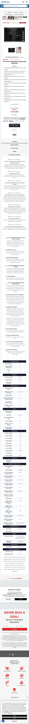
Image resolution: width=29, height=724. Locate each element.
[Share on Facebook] (14, 135)
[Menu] (2, 6)
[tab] (14, 141)
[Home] (5, 12)
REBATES (22, 678)
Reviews (14, 151)
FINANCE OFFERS (22, 671)
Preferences (14, 721)
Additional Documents (14, 154)
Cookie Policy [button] (6, 711)
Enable (20, 599)
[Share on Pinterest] (15, 135)
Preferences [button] (10, 713)
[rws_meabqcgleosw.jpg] (14, 34)
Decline (14, 718)
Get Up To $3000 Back (14, 123)
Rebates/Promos (14, 145)
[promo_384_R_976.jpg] (19, 53)
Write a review (17, 59)
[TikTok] (19, 655)
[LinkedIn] (16, 655)
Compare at (13, 108)
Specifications (14, 148)
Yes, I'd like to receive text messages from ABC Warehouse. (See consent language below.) (15, 633)
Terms (23, 640)
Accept (14, 715)
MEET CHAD (14, 692)
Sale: (12, 112)
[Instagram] (13, 655)
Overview (14, 141)
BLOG (7, 685)
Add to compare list (16, 130)
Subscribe (14, 629)
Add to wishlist (13, 130)
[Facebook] (10, 655)
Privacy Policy (19, 640)
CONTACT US (22, 685)
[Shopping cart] (26, 2)
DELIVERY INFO (7, 671)
